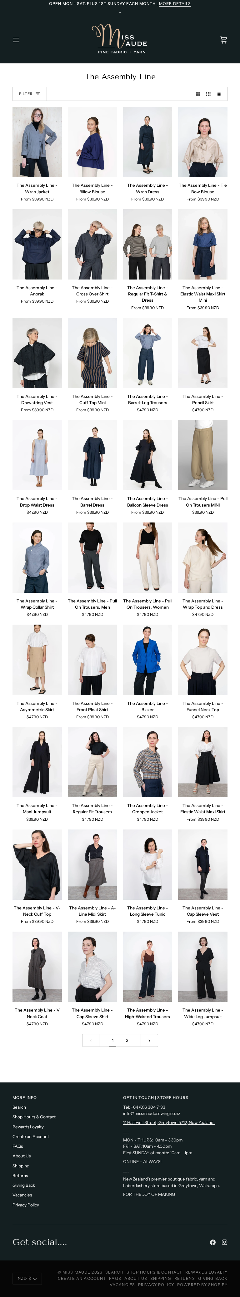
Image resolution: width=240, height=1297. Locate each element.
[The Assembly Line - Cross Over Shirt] (92, 244)
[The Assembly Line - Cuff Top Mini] (92, 353)
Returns (20, 1175)
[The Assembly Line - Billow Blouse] (92, 142)
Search (19, 1107)
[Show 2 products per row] (198, 94)
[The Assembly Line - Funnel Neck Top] (203, 660)
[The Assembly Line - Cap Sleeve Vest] (203, 864)
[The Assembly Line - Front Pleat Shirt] (92, 660)
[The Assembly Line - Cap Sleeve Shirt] (92, 967)
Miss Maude (76, 1272)
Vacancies (22, 1194)
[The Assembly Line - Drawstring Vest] (37, 353)
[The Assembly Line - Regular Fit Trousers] (92, 762)
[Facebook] (213, 1242)
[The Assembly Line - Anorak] (37, 244)
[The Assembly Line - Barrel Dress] (92, 455)
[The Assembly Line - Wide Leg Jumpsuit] (203, 967)
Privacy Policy (25, 1204)
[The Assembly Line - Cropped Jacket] (147, 762)
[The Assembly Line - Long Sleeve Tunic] (147, 864)
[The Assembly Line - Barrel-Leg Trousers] (147, 353)
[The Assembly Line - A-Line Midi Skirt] (92, 864)
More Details (175, 3)
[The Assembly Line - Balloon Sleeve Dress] (147, 455)
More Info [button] (24, 1097)
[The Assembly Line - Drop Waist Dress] (37, 455)
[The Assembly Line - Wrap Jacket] (37, 142)
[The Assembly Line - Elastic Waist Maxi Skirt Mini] (203, 244)
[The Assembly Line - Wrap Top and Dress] (203, 557)
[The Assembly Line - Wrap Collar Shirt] (37, 557)
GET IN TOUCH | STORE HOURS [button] (155, 1097)
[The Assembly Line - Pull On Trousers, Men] (92, 557)
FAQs (17, 1146)
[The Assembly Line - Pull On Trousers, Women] (147, 557)
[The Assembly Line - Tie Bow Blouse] (203, 142)
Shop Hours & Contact (34, 1116)
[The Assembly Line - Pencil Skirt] (203, 353)
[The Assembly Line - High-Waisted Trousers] (147, 967)
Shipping (20, 1165)
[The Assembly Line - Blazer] (147, 660)
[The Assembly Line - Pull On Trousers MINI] (203, 455)
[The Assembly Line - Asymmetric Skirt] (37, 660)
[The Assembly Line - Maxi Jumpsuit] (37, 762)
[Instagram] (225, 1242)
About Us (21, 1155)
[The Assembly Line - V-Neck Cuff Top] (37, 864)
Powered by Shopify (202, 1284)
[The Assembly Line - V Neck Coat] (37, 967)
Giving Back (23, 1185)
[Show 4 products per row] (221, 94)
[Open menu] (21, 40)
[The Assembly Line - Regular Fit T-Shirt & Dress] (147, 244)
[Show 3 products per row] (208, 94)
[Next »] (149, 1040)
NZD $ (24, 1278)
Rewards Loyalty (28, 1126)
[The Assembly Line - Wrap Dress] (147, 142)
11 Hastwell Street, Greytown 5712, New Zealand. (169, 1122)
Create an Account (30, 1136)
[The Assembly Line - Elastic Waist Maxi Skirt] (203, 762)
